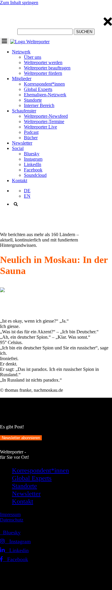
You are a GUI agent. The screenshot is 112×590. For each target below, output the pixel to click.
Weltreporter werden (43, 62)
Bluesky (31, 153)
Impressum (10, 514)
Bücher (31, 137)
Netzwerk (21, 51)
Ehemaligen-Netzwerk (45, 94)
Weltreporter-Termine (44, 121)
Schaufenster (24, 110)
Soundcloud (35, 175)
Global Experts (38, 89)
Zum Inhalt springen (19, 2)
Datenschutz (11, 519)
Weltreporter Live (40, 126)
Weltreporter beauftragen (47, 67)
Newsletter (22, 142)
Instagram (33, 159)
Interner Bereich (39, 105)
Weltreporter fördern (43, 73)
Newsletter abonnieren (21, 438)
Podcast (31, 132)
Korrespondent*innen (44, 83)
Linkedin (17, 550)
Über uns (32, 57)
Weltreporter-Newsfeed (46, 116)
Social (18, 148)
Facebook (33, 169)
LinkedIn (32, 164)
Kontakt (19, 180)
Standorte (33, 100)
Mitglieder (21, 78)
